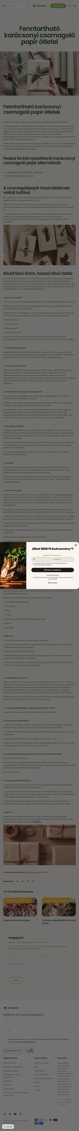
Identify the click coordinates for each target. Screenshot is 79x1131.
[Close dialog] (76, 545)
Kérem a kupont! (52, 570)
